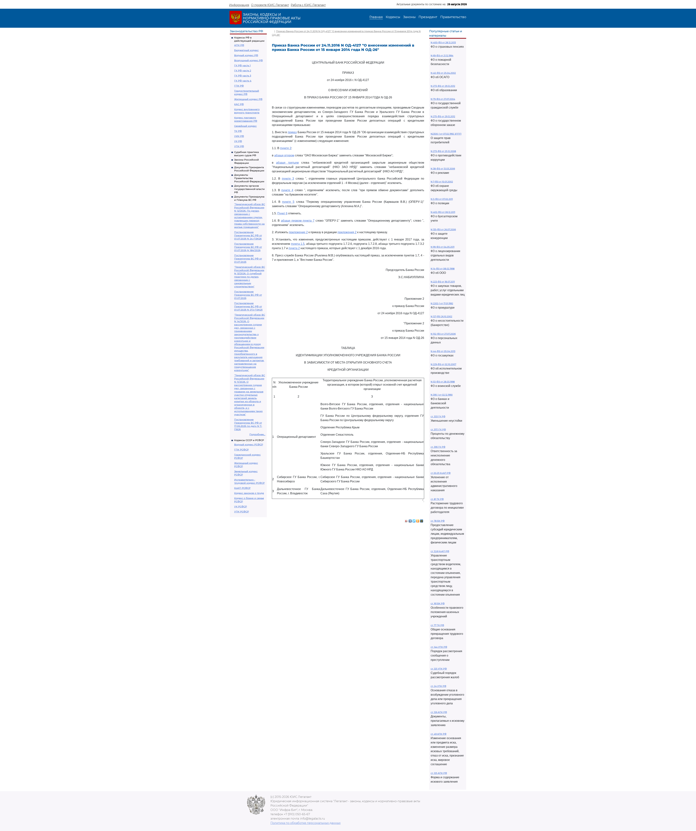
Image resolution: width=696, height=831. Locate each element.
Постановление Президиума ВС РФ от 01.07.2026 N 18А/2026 (248, 247)
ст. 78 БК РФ (438, 521)
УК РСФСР (240, 506)
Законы (409, 17)
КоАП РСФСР (242, 488)
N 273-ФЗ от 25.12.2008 (443, 151)
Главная (376, 17)
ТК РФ (238, 131)
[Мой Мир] (422, 520)
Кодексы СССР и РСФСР (249, 440)
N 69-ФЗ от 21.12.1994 (442, 55)
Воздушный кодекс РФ (248, 60)
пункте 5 (288, 201)
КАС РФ (239, 104)
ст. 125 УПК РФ (439, 668)
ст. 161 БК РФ (438, 603)
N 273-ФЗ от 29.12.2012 (443, 86)
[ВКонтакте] (410, 520)
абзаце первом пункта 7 (297, 220)
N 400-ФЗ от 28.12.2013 (443, 42)
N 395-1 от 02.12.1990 (442, 394)
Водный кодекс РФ (246, 55)
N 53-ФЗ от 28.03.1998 (443, 381)
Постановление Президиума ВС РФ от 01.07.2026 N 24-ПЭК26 (248, 235)
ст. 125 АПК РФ (439, 773)
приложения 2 (347, 232)
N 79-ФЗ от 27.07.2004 (443, 99)
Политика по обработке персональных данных (305, 823)
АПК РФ (239, 45)
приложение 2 (298, 232)
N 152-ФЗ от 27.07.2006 (443, 334)
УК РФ (238, 141)
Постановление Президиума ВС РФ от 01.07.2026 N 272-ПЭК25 (248, 306)
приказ (292, 132)
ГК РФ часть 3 (242, 75)
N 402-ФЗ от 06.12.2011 (443, 212)
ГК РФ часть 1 (242, 65)
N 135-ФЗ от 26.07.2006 (443, 229)
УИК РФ (239, 136)
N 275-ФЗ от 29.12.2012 (443, 116)
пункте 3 (288, 178)
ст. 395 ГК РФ (438, 447)
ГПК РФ (239, 85)
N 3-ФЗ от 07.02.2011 (442, 199)
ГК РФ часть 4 (242, 80)
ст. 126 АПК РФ (439, 712)
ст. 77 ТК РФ (437, 625)
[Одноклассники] (418, 520)
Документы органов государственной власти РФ (249, 189)
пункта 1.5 (298, 243)
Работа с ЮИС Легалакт (308, 5)
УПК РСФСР (241, 511)
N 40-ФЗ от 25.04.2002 (443, 73)
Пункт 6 (282, 213)
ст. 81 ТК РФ (437, 499)
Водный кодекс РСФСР (248, 444)
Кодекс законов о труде (249, 493)
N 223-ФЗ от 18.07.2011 (443, 281)
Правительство (453, 17)
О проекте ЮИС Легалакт (270, 5)
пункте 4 (287, 190)
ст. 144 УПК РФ (439, 647)
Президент (428, 17)
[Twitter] (414, 520)
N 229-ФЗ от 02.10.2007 (443, 364)
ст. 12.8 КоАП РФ (440, 551)
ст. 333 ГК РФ (438, 416)
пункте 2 (285, 148)
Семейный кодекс (245, 125)
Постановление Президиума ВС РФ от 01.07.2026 (248, 258)
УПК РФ (239, 146)
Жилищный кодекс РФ (248, 99)
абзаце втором (284, 155)
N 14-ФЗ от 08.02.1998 (443, 268)
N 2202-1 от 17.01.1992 (442, 303)
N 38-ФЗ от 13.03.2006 (443, 168)
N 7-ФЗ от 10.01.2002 (442, 181)
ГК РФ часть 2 (242, 70)
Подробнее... (257, 434)
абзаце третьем (287, 162)
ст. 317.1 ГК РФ (438, 429)
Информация (239, 5)
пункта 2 (294, 248)
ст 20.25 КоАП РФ (441, 473)
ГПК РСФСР (241, 449)
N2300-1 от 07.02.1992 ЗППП (446, 133)
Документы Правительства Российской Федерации (249, 178)
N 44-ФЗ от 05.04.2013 (443, 351)
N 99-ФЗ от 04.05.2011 (442, 247)
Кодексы (393, 17)
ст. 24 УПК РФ (438, 686)
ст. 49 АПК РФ (438, 734)
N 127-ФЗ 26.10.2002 (441, 316)
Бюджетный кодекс (246, 50)
